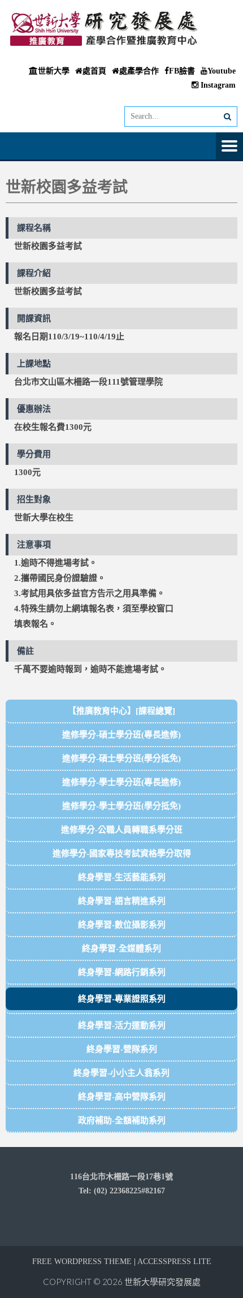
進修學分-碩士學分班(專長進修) (121, 734)
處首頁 (94, 71)
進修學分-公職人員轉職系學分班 (122, 829)
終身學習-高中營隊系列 (122, 1096)
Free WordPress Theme (82, 1261)
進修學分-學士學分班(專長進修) (121, 782)
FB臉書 (182, 71)
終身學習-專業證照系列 (122, 998)
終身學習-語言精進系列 (122, 900)
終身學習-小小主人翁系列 (121, 1072)
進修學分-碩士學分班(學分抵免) (121, 758)
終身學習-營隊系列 (121, 1049)
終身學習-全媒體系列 (121, 948)
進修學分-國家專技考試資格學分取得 (122, 853)
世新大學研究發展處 (162, 1282)
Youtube (221, 71)
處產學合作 (139, 71)
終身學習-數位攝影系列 (122, 924)
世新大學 (54, 71)
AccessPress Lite (174, 1261)
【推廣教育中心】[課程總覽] (121, 710)
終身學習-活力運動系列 (122, 1025)
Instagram (217, 85)
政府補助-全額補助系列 (122, 1120)
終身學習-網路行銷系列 (122, 972)
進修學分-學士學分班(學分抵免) (121, 805)
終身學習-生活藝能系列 (122, 877)
